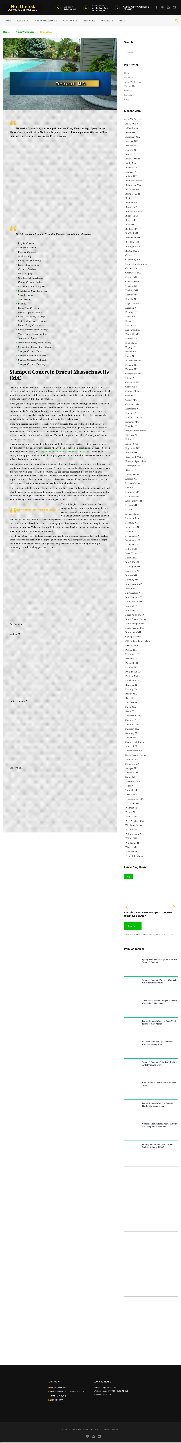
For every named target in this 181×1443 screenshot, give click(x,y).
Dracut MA (130, 325)
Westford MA (131, 829)
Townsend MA (132, 794)
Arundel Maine (132, 158)
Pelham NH (131, 649)
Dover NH (130, 320)
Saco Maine (131, 702)
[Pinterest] (162, 7)
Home (8, 21)
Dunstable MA (132, 334)
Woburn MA (131, 847)
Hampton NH (131, 413)
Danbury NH (131, 290)
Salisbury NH (131, 733)
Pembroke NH (132, 654)
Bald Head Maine (133, 180)
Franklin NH (131, 364)
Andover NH (131, 149)
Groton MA (131, 399)
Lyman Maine (132, 513)
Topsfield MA (132, 790)
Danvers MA (131, 294)
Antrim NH (130, 154)
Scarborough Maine (134, 741)
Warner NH (130, 812)
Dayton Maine (132, 303)
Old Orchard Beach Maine (138, 641)
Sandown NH (131, 719)
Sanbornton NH (132, 715)
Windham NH (132, 842)
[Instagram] (174, 7)
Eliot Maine (131, 342)
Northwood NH (132, 610)
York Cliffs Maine (134, 855)
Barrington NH (132, 193)
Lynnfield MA (132, 518)
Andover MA (131, 145)
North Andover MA (134, 614)
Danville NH (131, 298)
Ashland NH (131, 167)
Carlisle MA (131, 268)
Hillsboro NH (131, 434)
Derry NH (130, 316)
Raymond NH (132, 684)
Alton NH (130, 132)
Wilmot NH (131, 838)
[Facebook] (157, 7)
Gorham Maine (132, 391)
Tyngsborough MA (134, 798)
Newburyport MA (133, 583)
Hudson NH (131, 452)
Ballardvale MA (133, 184)
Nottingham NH (133, 632)
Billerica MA (131, 215)
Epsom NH (130, 351)
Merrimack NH (132, 540)
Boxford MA (131, 228)
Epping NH (130, 347)
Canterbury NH (132, 259)
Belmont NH (131, 202)
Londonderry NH (133, 500)
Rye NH (129, 698)
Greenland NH (132, 395)
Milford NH (131, 548)
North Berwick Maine (135, 619)
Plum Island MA (133, 671)
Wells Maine (131, 816)
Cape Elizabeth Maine (136, 263)
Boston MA (131, 220)
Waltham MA (131, 807)
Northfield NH (132, 605)
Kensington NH (132, 465)
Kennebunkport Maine (136, 461)
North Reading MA (134, 627)
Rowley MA (131, 693)
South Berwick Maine (135, 754)
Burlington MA (132, 246)
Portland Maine (132, 676)
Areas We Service (46, 21)
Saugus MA (131, 737)
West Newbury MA (134, 820)
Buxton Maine (132, 250)
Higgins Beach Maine (135, 430)
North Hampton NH (135, 623)
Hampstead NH (132, 408)
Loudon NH (131, 505)
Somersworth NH (133, 750)
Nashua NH (131, 557)
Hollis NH (130, 439)
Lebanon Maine (132, 483)
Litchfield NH (132, 496)
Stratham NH (131, 759)
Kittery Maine (132, 474)
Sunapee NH (131, 768)
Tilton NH (130, 785)
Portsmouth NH (132, 680)
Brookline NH (132, 242)
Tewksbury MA (132, 781)
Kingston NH (131, 469)
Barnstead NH (132, 189)
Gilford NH (130, 377)
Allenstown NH (132, 123)
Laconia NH (131, 478)
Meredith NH (131, 531)
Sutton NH (130, 776)
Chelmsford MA (133, 272)
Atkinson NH (131, 171)
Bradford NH (131, 233)
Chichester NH (132, 281)
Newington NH (132, 566)
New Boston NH (133, 588)
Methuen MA (131, 544)
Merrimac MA (132, 535)
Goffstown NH (132, 386)
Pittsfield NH (131, 662)
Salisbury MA (132, 728)
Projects (107, 21)
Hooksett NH (131, 443)
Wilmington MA (133, 833)
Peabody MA (131, 645)
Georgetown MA (133, 373)
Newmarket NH (132, 570)
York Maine (131, 851)
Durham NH (131, 338)
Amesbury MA (132, 136)
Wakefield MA (132, 803)
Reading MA (131, 689)
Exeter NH (130, 355)
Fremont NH (131, 369)
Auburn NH (131, 176)
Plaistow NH (131, 667)
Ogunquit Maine (133, 636)
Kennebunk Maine (134, 456)
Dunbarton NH (132, 329)
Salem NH (130, 711)
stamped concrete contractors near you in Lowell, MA (64, 451)
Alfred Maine (131, 128)
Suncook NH (131, 772)
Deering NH (131, 312)
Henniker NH (131, 426)
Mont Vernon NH (133, 553)
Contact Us (70, 21)
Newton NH (131, 575)
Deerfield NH (131, 307)
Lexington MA (132, 491)
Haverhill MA (132, 421)
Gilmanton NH (132, 382)
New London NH (133, 601)
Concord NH (131, 285)
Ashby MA (130, 163)
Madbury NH (131, 522)
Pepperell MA (132, 658)
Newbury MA (132, 579)
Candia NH (130, 255)
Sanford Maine (132, 724)
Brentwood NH (132, 237)
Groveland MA (132, 404)
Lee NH (129, 487)
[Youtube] (168, 7)
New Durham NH (133, 592)
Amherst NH (131, 141)
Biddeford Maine (133, 211)
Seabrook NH (131, 746)
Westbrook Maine (133, 825)
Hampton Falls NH (134, 417)
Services (89, 21)
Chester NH (131, 277)
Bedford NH (131, 198)
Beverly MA (131, 206)
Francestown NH (133, 360)
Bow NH (129, 224)
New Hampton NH (134, 597)
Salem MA (130, 706)
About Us (23, 21)
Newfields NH (132, 562)
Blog (122, 21)
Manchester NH (133, 527)
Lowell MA (130, 509)
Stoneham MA (132, 763)
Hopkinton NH (132, 448)
